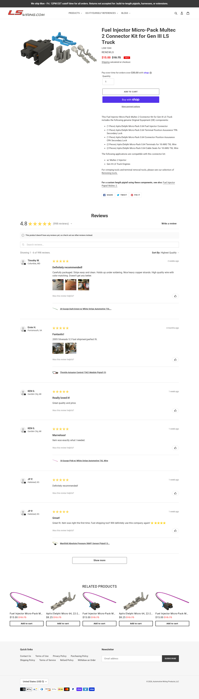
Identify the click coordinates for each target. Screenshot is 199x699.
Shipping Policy (27, 660)
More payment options (131, 106)
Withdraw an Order (87, 660)
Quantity (106, 76)
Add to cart (26, 623)
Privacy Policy (59, 656)
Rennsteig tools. (110, 173)
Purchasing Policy (79, 656)
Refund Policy (66, 660)
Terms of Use (42, 656)
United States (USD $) (33, 681)
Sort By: (156, 252)
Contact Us (25, 656)
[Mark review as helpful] (175, 296)
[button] (71, 223)
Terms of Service (47, 660)
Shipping (106, 62)
